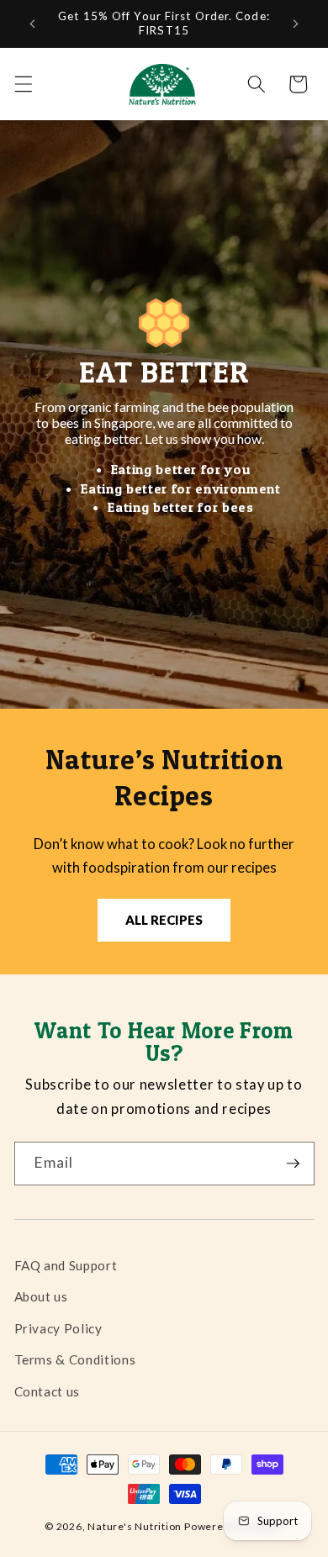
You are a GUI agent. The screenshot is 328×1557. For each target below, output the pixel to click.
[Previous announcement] (32, 23)
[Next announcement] (296, 23)
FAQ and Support (66, 1265)
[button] (23, 84)
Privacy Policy (58, 1328)
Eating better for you (181, 469)
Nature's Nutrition (134, 1526)
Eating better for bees (181, 507)
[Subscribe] (292, 1163)
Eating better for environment (180, 488)
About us (41, 1296)
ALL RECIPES (164, 919)
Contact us (47, 1391)
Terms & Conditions (75, 1359)
